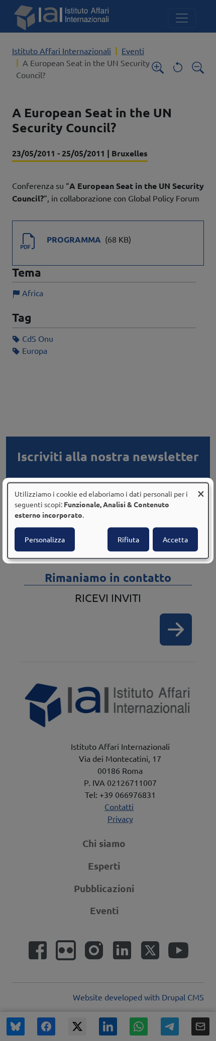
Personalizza (45, 539)
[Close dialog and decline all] (200, 489)
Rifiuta (128, 539)
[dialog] (108, 521)
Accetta (175, 539)
